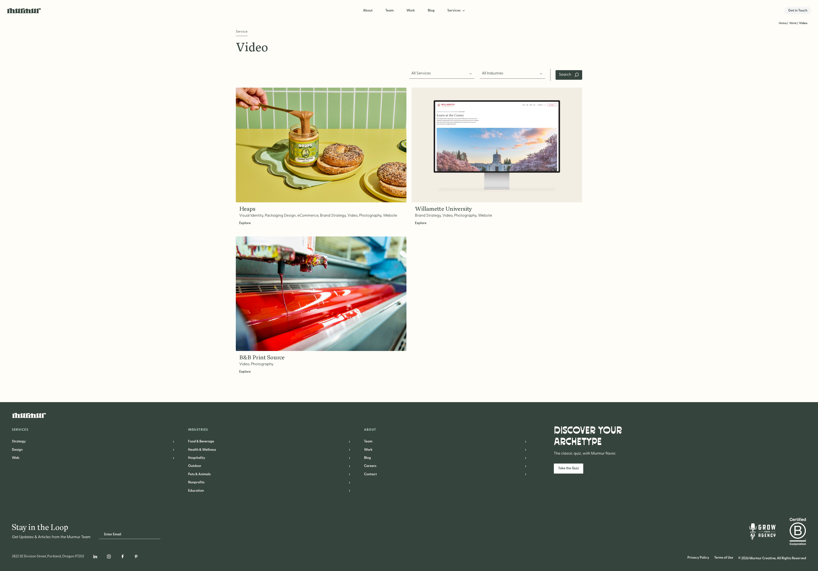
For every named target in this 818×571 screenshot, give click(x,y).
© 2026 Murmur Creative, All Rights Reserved (772, 558)
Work (410, 10)
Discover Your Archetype (588, 436)
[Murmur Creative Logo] (409, 415)
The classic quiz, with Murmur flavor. (585, 454)
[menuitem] (456, 10)
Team (389, 10)
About (368, 10)
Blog (431, 10)
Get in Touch (797, 10)
